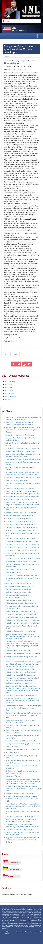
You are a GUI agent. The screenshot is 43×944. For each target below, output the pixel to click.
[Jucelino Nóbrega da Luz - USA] (21, 9)
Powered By (12, 939)
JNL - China (9, 390)
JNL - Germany (10, 396)
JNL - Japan (9, 387)
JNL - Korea (9, 399)
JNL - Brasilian (10, 382)
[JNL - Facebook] (13, 364)
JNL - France (9, 393)
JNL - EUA (8, 384)
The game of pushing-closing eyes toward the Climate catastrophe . (20, 49)
